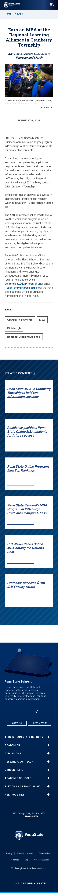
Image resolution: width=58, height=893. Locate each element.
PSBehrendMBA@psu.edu (20, 287)
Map (26, 860)
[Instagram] (21, 711)
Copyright (15, 860)
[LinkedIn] (29, 711)
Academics (12, 745)
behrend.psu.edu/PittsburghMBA (24, 283)
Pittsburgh (14, 328)
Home (8, 13)
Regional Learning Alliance (23, 336)
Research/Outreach (19, 761)
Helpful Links (15, 794)
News (18, 13)
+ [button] (48, 736)
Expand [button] (45, 107)
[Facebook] (13, 711)
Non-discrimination (25, 853)
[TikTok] (37, 711)
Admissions (13, 753)
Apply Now (39, 723)
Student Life (14, 770)
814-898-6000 (31, 816)
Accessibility (44, 853)
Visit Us (17, 723)
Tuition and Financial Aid (23, 786)
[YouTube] (44, 711)
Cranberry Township (19, 319)
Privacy (9, 853)
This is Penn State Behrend (24, 737)
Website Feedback (41, 860)
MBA (42, 319)
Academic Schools (18, 778)
